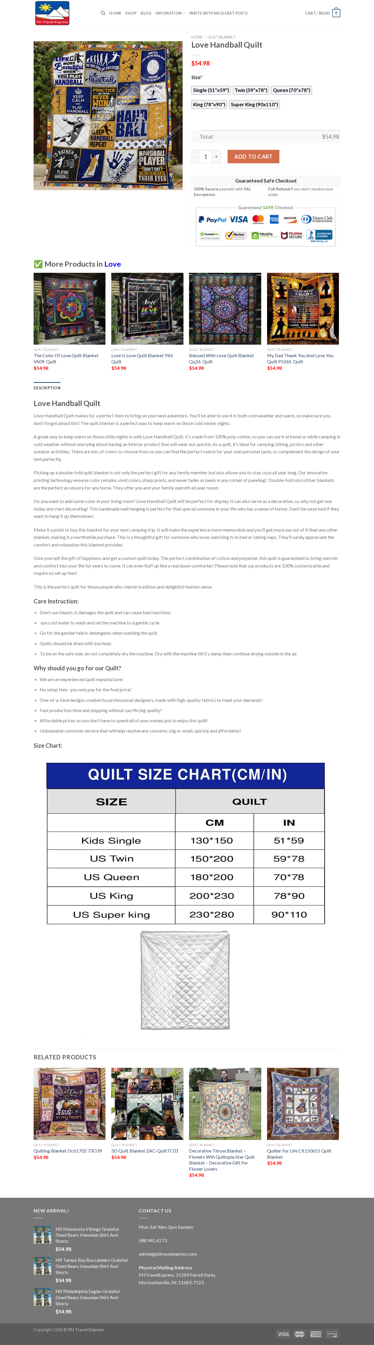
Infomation (168, 13)
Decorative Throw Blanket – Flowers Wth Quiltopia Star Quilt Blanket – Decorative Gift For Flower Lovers (222, 1160)
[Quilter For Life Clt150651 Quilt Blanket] (303, 1104)
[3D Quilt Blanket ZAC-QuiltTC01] (147, 1104)
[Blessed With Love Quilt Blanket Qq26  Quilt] (225, 309)
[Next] (338, 326)
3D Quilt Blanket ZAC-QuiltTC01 (145, 1150)
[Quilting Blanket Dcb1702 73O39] (70, 1104)
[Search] (103, 13)
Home (115, 13)
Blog (146, 13)
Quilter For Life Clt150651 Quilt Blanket (299, 1154)
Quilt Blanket (221, 37)
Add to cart (253, 156)
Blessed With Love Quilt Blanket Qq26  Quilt (221, 358)
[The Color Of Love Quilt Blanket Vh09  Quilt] (70, 309)
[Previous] (34, 326)
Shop (130, 13)
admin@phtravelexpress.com (168, 1254)
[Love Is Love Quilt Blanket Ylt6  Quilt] (147, 309)
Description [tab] (47, 388)
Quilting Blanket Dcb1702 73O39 (68, 1150)
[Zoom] (41, 183)
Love (112, 263)
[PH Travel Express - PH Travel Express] (63, 13)
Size (196, 77)
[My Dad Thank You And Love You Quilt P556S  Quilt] (303, 309)
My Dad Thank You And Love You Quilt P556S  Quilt (300, 358)
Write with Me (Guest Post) (218, 13)
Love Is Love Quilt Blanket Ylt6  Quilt (142, 358)
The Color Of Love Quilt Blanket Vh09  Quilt (66, 358)
